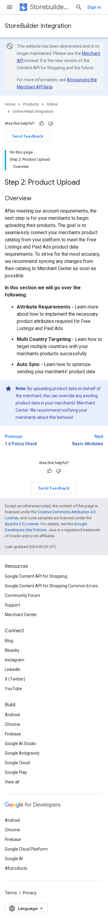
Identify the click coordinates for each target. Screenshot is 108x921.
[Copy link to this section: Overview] (38, 198)
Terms (11, 892)
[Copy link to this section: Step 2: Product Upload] (86, 182)
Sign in (94, 7)
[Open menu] (10, 7)
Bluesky (12, 650)
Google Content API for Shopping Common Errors (51, 585)
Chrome (12, 724)
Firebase (13, 734)
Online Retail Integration (33, 111)
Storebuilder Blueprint (50, 7)
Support (12, 605)
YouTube (13, 688)
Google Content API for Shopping (36, 576)
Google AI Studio (20, 743)
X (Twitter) (15, 679)
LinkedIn (12, 669)
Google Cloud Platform (26, 849)
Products (31, 104)
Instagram (14, 659)
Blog (9, 640)
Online (51, 104)
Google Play (16, 772)
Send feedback (28, 136)
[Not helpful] (50, 123)
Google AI (14, 858)
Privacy (30, 892)
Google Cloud (17, 762)
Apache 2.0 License (22, 524)
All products (16, 868)
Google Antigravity (22, 753)
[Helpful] (41, 123)
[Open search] (78, 7)
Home (10, 104)
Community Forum (22, 595)
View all (12, 781)
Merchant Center (21, 614)
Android (12, 714)
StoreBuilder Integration (38, 26)
